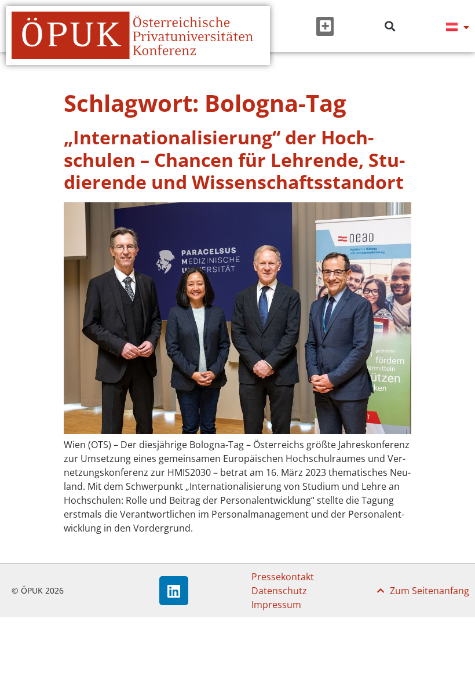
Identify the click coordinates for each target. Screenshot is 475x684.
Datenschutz (279, 590)
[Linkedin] (173, 590)
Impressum (276, 604)
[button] (325, 26)
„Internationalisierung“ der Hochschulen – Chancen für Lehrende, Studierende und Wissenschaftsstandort (234, 159)
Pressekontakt (282, 576)
